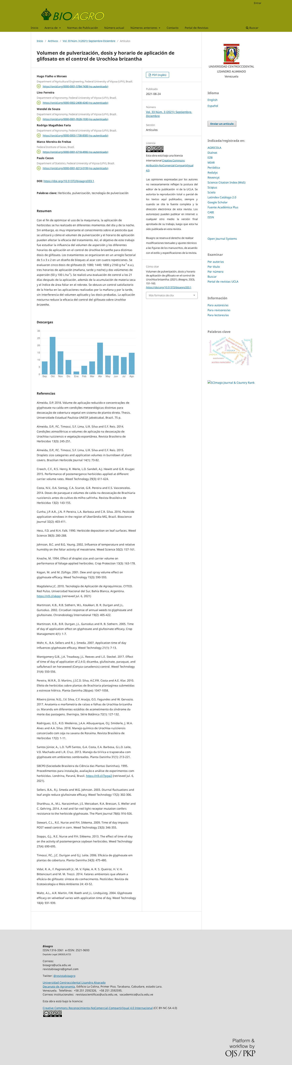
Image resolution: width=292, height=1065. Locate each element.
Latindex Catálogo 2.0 (222, 197)
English (213, 100)
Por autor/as (216, 262)
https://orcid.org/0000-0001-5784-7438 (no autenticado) (75, 86)
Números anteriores (144, 28)
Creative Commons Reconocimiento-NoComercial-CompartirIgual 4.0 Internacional (98, 1008)
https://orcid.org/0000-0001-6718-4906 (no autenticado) (75, 152)
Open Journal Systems (222, 238)
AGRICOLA (214, 148)
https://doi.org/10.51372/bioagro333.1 (69, 181)
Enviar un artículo (222, 124)
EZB (210, 157)
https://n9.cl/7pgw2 (99, 776)
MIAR (211, 162)
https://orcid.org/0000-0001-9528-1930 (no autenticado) (75, 119)
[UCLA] (231, 54)
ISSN (211, 217)
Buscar (253, 28)
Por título (214, 266)
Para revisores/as (219, 310)
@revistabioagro (64, 976)
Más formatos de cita (161, 295)
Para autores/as (218, 305)
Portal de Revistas (196, 28)
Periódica (214, 167)
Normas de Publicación (82, 28)
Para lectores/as (218, 315)
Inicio (34, 28)
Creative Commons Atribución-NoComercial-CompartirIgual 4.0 (169, 165)
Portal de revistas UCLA (223, 281)
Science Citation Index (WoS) (226, 182)
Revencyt (213, 177)
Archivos (53, 41)
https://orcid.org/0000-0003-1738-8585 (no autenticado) (75, 135)
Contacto (172, 28)
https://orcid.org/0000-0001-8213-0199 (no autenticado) (75, 168)
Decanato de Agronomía (59, 986)
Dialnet (212, 152)
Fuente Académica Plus (223, 207)
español (213, 106)
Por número (215, 271)
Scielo (211, 192)
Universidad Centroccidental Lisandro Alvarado (74, 982)
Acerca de (51, 28)
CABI (211, 212)
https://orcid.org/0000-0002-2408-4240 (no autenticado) (75, 102)
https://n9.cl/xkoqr (49, 596)
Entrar (257, 3)
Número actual (114, 28)
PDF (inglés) (159, 75)
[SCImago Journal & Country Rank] (231, 382)
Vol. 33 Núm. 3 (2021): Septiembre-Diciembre (89, 41)
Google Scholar (218, 202)
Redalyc (213, 172)
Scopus (212, 187)
